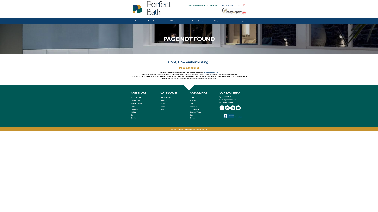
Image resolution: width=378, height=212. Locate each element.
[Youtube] (238, 107)
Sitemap (192, 118)
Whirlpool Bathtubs (175, 21)
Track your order (136, 97)
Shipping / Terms (136, 103)
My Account (135, 109)
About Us (193, 100)
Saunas (162, 103)
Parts (230, 21)
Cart (132, 115)
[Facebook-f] (222, 107)
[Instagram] (227, 107)
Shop (191, 103)
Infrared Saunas (197, 21)
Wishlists (133, 112)
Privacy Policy (135, 100)
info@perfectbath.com (211, 73)
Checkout (134, 118)
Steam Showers (153, 21)
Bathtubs (163, 100)
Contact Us (193, 106)
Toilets (216, 21)
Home (137, 21)
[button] (242, 21)
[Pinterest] (232, 107)
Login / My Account (227, 5)
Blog (191, 115)
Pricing (133, 106)
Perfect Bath (159, 8)
